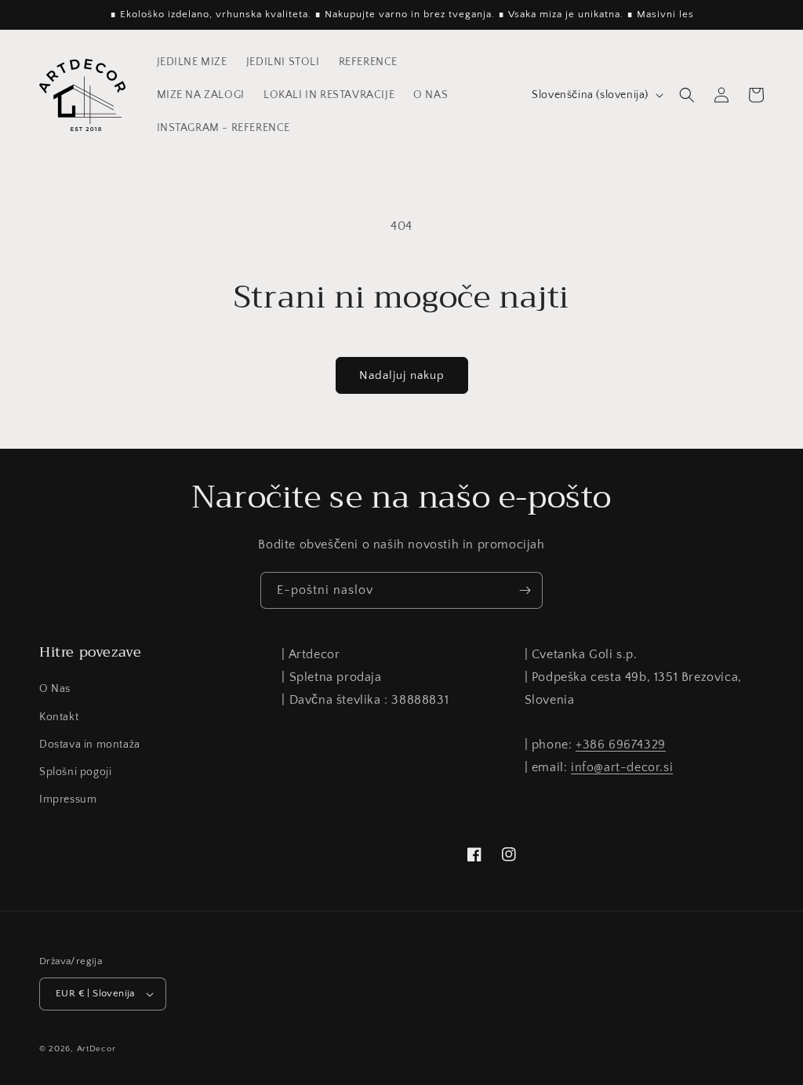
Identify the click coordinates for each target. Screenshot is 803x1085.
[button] (687, 95)
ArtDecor (96, 1049)
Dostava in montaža (89, 744)
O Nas (55, 689)
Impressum (67, 799)
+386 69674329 (621, 744)
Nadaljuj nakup (402, 375)
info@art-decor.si (622, 767)
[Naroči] (524, 590)
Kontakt (58, 717)
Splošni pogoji (75, 772)
